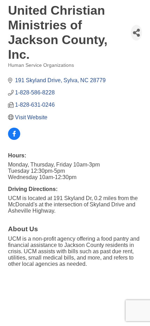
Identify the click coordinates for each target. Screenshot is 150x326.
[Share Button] (136, 33)
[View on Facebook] (14, 138)
